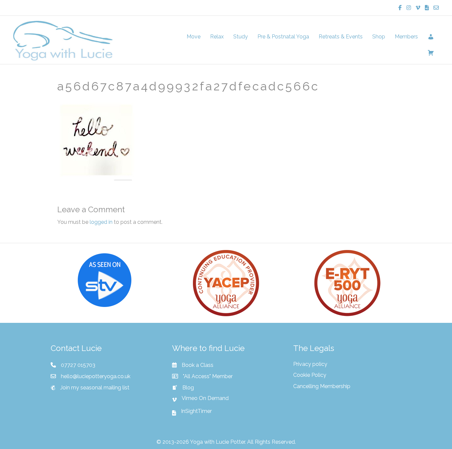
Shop (378, 36)
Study (240, 36)
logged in (101, 222)
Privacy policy (310, 364)
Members (406, 36)
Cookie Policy (309, 375)
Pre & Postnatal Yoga (283, 36)
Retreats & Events (341, 36)
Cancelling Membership (321, 386)
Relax (217, 36)
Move (194, 36)
